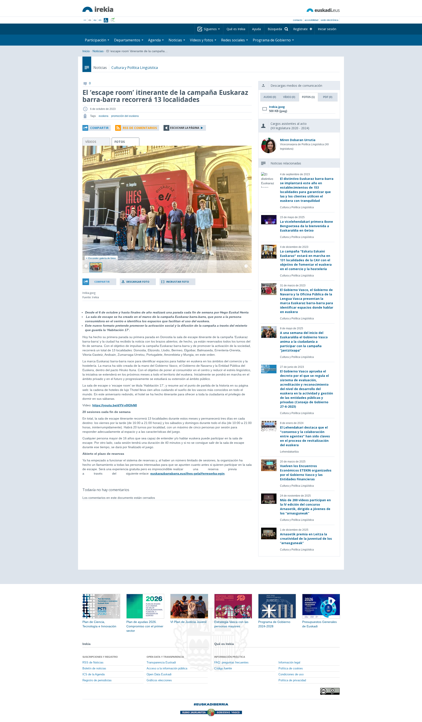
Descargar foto (137, 281)
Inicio (86, 51)
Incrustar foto (177, 281)
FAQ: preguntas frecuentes (231, 662)
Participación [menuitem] (96, 40)
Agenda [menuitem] (155, 40)
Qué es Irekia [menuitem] (236, 29)
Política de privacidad (292, 680)
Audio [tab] (270, 97)
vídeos (90, 142)
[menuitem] (277, 29)
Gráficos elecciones (159, 680)
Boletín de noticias (94, 668)
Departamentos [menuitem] (127, 40)
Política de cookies (290, 668)
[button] (96, 128)
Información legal (289, 662)
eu (95, 20)
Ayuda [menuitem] (256, 29)
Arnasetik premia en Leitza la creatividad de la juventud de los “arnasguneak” (306, 538)
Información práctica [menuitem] (229, 657)
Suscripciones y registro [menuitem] (100, 657)
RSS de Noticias (93, 662)
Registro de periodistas (97, 680)
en (100, 20)
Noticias (98, 51)
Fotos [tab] (308, 97)
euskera (103, 116)
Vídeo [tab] (289, 97)
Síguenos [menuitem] (211, 29)
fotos (120, 142)
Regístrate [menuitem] (300, 29)
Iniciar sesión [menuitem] (327, 29)
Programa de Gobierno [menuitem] (272, 40)
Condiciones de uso (291, 674)
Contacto (297, 20)
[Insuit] (106, 20)
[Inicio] (97, 9)
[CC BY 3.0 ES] (330, 691)
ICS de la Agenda (93, 674)
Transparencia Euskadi (161, 662)
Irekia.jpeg (277, 107)
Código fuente (223, 668)
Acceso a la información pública (167, 668)
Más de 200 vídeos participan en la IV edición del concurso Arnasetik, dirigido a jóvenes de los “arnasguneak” (305, 506)
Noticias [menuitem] (176, 40)
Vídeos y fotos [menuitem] (202, 40)
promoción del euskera (125, 116)
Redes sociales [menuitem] (233, 40)
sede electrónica (329, 20)
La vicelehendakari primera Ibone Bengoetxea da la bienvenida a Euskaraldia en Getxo (306, 225)
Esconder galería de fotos (102, 258)
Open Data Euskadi (159, 674)
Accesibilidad (311, 20)
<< (85, 20)
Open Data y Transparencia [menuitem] (165, 657)
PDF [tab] (327, 97)
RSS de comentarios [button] (140, 128)
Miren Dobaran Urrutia (297, 140)
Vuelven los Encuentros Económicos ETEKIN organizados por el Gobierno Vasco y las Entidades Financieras (305, 472)
